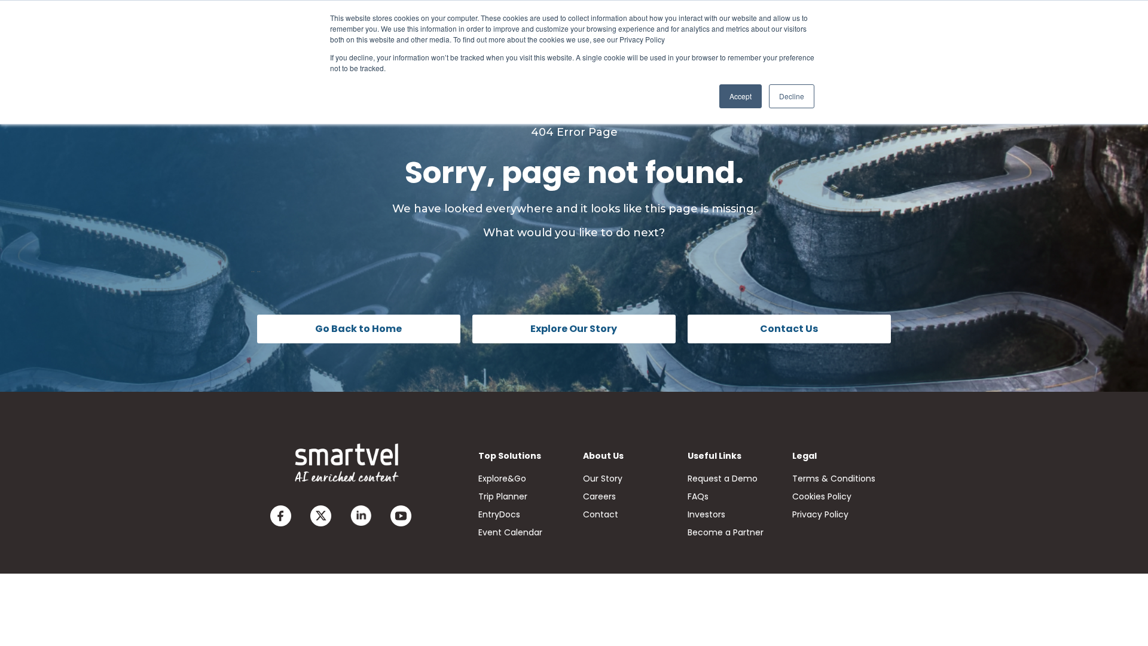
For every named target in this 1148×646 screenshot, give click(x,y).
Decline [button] (791, 96)
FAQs (698, 496)
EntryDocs (499, 514)
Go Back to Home (358, 329)
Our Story (602, 478)
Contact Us (789, 329)
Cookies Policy (821, 496)
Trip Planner (502, 496)
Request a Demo (723, 478)
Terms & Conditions (833, 478)
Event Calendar (510, 532)
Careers (599, 496)
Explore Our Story (573, 329)
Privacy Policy (820, 514)
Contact (600, 514)
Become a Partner (726, 532)
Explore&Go (502, 478)
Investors (706, 514)
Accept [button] (740, 96)
